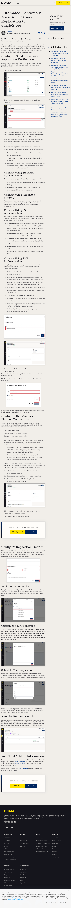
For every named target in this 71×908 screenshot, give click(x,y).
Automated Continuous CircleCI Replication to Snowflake (58, 60)
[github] (12, 822)
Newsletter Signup (9, 880)
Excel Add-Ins (8, 854)
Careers (54, 854)
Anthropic (23, 869)
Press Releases (56, 840)
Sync (21, 838)
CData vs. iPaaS (40, 849)
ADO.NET (6, 843)
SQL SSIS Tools (24, 843)
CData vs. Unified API (42, 851)
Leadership (55, 849)
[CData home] (7, 3)
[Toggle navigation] (17, 2)
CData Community (9, 869)
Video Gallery (8, 885)
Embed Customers (41, 846)
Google (22, 875)
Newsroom (55, 843)
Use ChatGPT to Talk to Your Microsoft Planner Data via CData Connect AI (60, 101)
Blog (5, 875)
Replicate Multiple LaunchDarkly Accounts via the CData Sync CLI (60, 74)
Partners (54, 851)
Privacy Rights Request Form (15, 899)
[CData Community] (15, 822)
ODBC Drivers (8, 838)
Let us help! (31, 532)
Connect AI (23, 840)
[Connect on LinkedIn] (44, 33)
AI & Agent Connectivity (43, 843)
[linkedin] (5, 822)
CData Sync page (19, 762)
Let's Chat (61, 3)
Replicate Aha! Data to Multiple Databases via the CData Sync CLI (59, 94)
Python (6, 846)
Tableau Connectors (10, 859)
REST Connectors (9, 851)
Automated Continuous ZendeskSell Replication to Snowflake (59, 53)
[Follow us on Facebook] (39, 33)
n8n (21, 880)
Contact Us (55, 857)
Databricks (23, 872)
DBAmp (22, 846)
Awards (54, 846)
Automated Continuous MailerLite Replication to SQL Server (60, 81)
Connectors (39, 838)
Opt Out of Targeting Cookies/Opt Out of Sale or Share (54, 903)
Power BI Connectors (10, 857)
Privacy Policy (16, 898)
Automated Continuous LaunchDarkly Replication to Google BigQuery (60, 115)
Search (52, 2)
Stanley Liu (10, 32)
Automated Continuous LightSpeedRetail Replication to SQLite (60, 87)
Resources (7, 877)
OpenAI (22, 883)
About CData (56, 838)
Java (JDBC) (7, 840)
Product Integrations (42, 840)
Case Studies (8, 872)
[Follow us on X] (42, 33)
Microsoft (23, 877)
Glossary (6, 883)
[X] (8, 822)
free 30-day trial (20, 763)
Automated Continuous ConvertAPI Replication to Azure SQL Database (59, 67)
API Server (7, 849)
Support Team (23, 768)
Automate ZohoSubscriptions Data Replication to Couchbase (59, 108)
